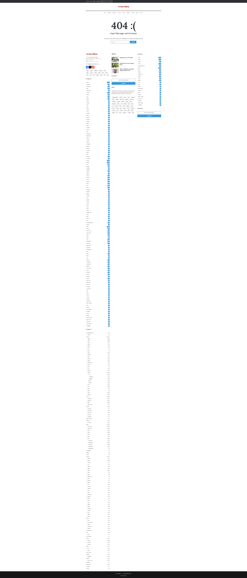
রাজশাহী (88, 117)
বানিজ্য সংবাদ (89, 282)
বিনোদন (88, 295)
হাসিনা (107, 75)
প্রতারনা (88, 181)
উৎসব (87, 305)
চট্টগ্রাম (99, 72)
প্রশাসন (88, 228)
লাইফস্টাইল (88, 321)
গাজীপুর (88, 109)
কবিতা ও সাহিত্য (89, 303)
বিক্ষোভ (88, 210)
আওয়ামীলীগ (95, 70)
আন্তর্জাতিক (88, 262)
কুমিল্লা (87, 72)
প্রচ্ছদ (88, 208)
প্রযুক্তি (88, 200)
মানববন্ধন (88, 189)
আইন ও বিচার (89, 230)
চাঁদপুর (87, 138)
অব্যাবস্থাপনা (89, 86)
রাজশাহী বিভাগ (89, 249)
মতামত (88, 270)
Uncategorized (90, 222)
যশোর (87, 154)
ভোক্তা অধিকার (89, 323)
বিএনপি (87, 75)
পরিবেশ (88, 235)
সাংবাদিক (97, 75)
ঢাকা (87, 96)
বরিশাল (88, 100)
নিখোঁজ (88, 214)
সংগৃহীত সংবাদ (89, 264)
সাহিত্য (88, 218)
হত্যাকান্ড (88, 195)
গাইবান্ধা (88, 103)
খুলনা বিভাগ (88, 247)
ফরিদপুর (88, 315)
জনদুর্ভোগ (88, 169)
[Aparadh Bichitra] (123, 6)
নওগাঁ (87, 220)
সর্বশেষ (105, 12)
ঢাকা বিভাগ (88, 243)
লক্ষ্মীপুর (88, 123)
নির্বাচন (88, 183)
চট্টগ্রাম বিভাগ (89, 241)
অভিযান (87, 70)
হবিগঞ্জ (88, 125)
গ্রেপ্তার (91, 72)
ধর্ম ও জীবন (88, 158)
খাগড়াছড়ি (88, 150)
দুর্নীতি (102, 72)
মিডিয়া (88, 253)
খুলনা (87, 131)
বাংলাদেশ (119, 12)
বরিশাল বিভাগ (89, 245)
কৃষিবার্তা (88, 193)
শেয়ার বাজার (88, 288)
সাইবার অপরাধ (89, 90)
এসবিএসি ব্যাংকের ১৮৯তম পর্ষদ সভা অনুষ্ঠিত (126, 57)
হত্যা (104, 75)
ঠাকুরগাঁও (88, 146)
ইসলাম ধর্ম (88, 156)
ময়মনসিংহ (88, 113)
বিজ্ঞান (87, 216)
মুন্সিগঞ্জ (88, 152)
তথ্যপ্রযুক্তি (88, 325)
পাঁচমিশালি (88, 191)
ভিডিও (88, 255)
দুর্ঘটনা (87, 237)
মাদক (94, 75)
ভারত (90, 75)
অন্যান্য (88, 160)
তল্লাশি (88, 202)
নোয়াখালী (88, 127)
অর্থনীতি (128, 12)
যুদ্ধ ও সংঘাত (89, 319)
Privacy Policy (123, 575)
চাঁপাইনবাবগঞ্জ (89, 135)
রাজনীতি (109, 12)
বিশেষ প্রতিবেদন (89, 309)
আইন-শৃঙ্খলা (89, 232)
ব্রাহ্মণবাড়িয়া (88, 133)
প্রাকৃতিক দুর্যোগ (89, 212)
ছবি (87, 258)
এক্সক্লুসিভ (88, 84)
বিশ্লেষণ (88, 274)
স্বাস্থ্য (88, 187)
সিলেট (87, 105)
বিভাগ (87, 239)
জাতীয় (87, 226)
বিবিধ (87, 251)
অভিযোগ (91, 70)
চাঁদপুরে (88, 115)
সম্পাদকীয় (88, 272)
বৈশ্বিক (88, 173)
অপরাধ (137, 12)
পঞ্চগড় (88, 111)
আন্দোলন (88, 204)
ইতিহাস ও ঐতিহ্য (89, 317)
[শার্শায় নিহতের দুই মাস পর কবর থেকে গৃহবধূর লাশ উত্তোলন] (115, 65)
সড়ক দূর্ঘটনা (88, 311)
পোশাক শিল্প (88, 286)
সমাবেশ (88, 206)
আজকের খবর (100, 70)
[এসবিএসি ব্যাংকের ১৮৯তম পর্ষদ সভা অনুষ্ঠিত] (115, 59)
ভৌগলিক (88, 171)
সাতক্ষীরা (88, 140)
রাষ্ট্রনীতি (114, 12)
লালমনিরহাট (88, 144)
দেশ (87, 164)
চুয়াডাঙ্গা (88, 142)
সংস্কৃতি (133, 12)
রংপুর (87, 107)
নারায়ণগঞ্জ (88, 119)
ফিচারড (88, 313)
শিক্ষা (87, 185)
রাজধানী (88, 166)
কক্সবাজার (88, 121)
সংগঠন (88, 179)
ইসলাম (141, 12)
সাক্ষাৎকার (88, 276)
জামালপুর (88, 148)
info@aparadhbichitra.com (93, 64)
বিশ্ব (123, 12)
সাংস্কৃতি (88, 299)
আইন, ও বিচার (89, 268)
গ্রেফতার (95, 72)
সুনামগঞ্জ (88, 129)
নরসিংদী (88, 224)
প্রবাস (88, 293)
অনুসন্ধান (88, 177)
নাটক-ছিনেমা (88, 301)
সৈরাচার (101, 75)
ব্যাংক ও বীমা (89, 280)
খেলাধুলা (88, 297)
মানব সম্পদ (88, 284)
